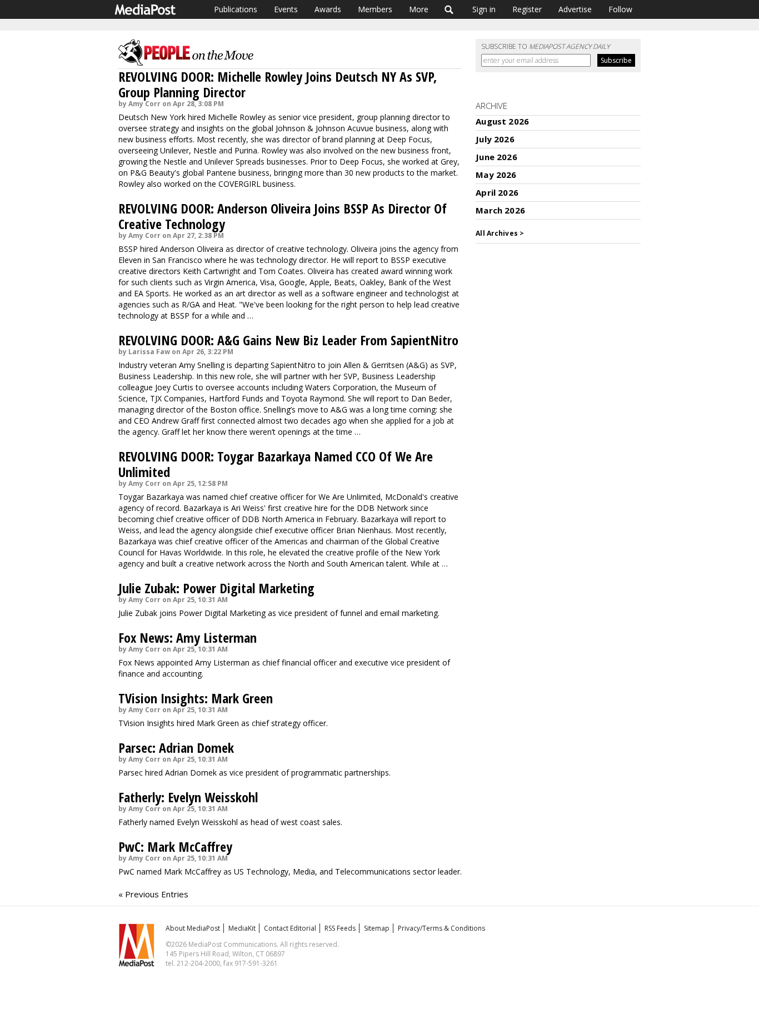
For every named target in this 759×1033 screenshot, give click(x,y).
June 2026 (496, 156)
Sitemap (377, 928)
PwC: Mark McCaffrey (175, 846)
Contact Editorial (290, 928)
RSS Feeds (340, 928)
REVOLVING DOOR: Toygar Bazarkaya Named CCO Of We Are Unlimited (275, 464)
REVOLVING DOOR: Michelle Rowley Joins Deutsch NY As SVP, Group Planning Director (277, 84)
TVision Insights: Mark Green (195, 698)
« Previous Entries (153, 894)
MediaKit (242, 928)
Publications (235, 9)
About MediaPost (193, 928)
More (418, 9)
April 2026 (497, 192)
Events (286, 9)
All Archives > (500, 233)
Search (449, 9)
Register (527, 9)
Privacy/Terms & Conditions (441, 928)
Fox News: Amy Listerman (187, 637)
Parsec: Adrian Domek (176, 747)
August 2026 (502, 121)
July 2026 (495, 139)
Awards (327, 9)
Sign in (484, 9)
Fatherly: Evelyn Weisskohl (188, 797)
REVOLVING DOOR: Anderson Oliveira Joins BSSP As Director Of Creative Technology (282, 216)
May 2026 (496, 174)
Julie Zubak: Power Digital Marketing (216, 588)
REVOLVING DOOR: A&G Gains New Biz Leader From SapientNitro (288, 340)
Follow (620, 9)
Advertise (575, 9)
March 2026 (500, 210)
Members (375, 9)
